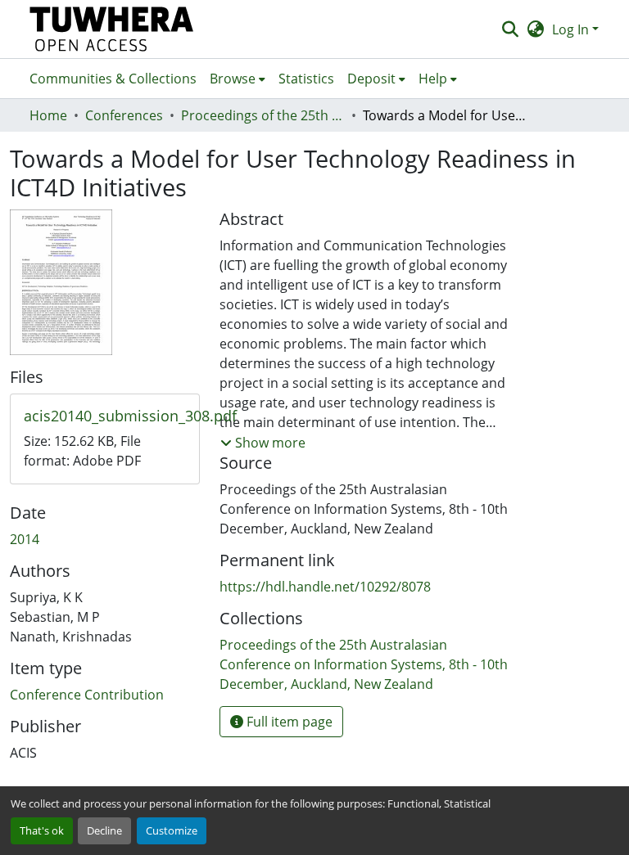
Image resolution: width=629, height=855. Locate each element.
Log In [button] (572, 29)
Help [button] (433, 79)
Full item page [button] (288, 722)
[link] (105, 416)
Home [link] (48, 115)
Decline (104, 830)
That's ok (42, 830)
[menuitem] (237, 78)
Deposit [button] (371, 79)
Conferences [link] (124, 115)
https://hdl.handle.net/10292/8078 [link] (325, 587)
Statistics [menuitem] (306, 79)
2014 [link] (24, 539)
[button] (111, 29)
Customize (171, 830)
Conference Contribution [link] (87, 695)
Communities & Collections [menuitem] (113, 79)
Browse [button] (233, 79)
